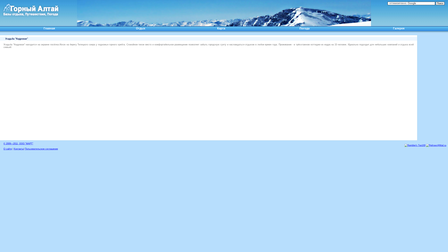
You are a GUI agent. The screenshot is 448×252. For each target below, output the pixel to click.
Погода (304, 28)
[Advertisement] (434, 87)
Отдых (140, 28)
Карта (221, 28)
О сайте (8, 149)
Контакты (19, 149)
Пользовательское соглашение (41, 149)
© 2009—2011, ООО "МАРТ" (18, 143)
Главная (49, 28)
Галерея (398, 28)
